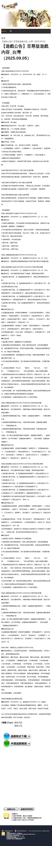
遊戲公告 (18, 726)
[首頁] (9, 6)
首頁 (3, 38)
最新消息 (18, 722)
